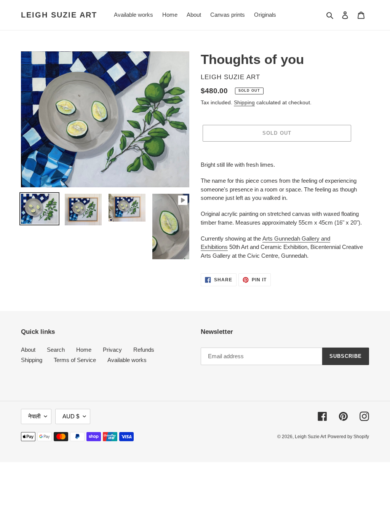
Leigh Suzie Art (59, 15)
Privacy (112, 349)
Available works (127, 360)
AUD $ (70, 416)
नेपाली (34, 416)
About (28, 349)
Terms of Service (75, 360)
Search (56, 349)
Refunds (143, 349)
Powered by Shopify (348, 436)
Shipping (244, 102)
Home (83, 349)
